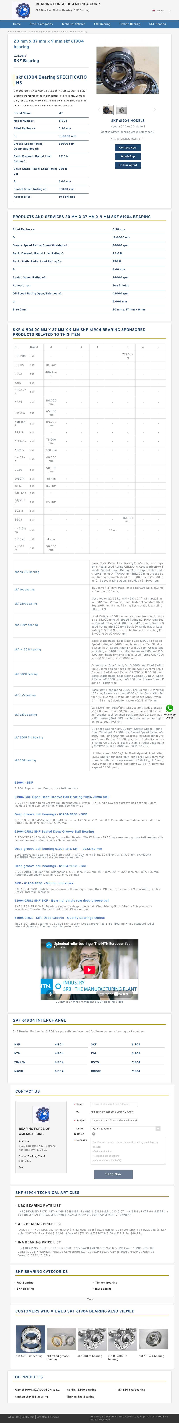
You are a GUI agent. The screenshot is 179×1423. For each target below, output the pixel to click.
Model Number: (24, 121)
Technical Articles (73, 24)
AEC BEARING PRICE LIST (40, 1224)
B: (15, 181)
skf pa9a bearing (26, 715)
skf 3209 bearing (26, 625)
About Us (13, 1417)
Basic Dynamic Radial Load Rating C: (33, 159)
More (90, 1299)
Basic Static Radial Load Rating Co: (36, 171)
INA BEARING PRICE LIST (39, 1242)
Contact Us (28, 1417)
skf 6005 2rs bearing (29, 737)
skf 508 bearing (25, 760)
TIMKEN (19, 1062)
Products (21, 31)
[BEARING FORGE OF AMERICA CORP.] (21, 9)
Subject (80, 1120)
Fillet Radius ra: (25, 128)
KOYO (95, 1062)
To (77, 1112)
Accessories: (22, 197)
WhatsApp (128, 156)
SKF (94, 1044)
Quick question (79, 1131)
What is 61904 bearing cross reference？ (128, 132)
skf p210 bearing (26, 604)
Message (80, 1140)
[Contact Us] (170, 711)
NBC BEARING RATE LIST (128, 139)
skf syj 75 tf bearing (28, 649)
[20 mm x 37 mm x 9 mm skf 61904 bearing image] (127, 70)
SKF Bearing (157, 24)
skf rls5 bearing (25, 695)
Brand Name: (22, 113)
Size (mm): (20, 310)
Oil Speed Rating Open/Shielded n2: (38, 293)
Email (78, 1104)
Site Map (42, 1417)
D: (15, 136)
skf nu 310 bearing (27, 572)
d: (14, 301)
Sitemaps (53, 1417)
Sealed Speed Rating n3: (30, 189)
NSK (17, 1044)
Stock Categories (41, 24)
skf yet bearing (25, 589)
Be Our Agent (128, 165)
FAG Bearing (102, 24)
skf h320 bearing (26, 674)
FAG (93, 1053)
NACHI (18, 1071)
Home (17, 24)
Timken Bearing (129, 24)
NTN (17, 1053)
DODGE (96, 1071)
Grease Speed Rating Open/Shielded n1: (28, 146)
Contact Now (128, 148)
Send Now (113, 1174)
